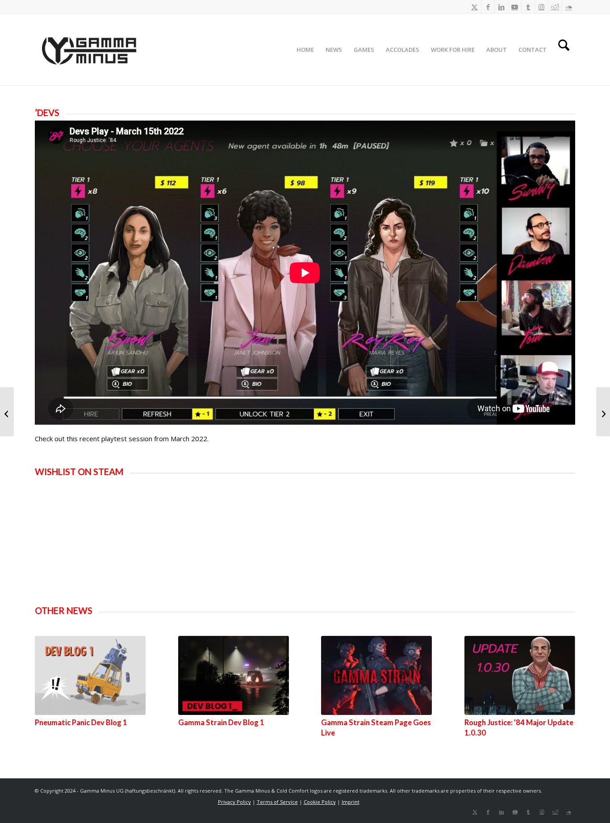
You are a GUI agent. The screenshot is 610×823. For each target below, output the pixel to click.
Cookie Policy (320, 801)
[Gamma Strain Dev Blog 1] (233, 675)
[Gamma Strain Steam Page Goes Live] (376, 675)
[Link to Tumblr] (528, 6)
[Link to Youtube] (514, 6)
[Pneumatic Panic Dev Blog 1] (90, 675)
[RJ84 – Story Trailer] (603, 411)
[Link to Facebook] (487, 6)
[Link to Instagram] (541, 6)
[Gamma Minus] (88, 49)
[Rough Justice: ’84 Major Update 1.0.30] (519, 675)
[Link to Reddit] (554, 6)
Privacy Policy (234, 801)
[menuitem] (305, 49)
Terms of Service (277, 801)
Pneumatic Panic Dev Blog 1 (81, 722)
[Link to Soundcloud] (568, 6)
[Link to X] (474, 6)
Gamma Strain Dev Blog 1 (221, 722)
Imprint (350, 801)
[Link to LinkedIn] (501, 6)
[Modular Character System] (7, 411)
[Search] (563, 49)
